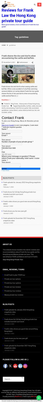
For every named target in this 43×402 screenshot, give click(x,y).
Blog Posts (14, 104)
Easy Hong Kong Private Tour (13, 259)
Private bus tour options (12, 283)
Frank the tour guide (21, 108)
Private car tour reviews (12, 287)
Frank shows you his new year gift (15, 211)
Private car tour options (12, 279)
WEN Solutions (35, 396)
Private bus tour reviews (12, 291)
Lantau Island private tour (26, 110)
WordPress (18, 396)
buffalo (28, 106)
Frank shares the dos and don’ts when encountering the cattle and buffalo (19, 57)
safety (10, 112)
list (35, 110)
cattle (33, 106)
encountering (10, 108)
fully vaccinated (34, 108)
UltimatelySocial (35, 401)
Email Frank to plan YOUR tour (14, 275)
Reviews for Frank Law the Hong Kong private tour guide (19, 15)
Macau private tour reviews (13, 295)
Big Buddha (22, 106)
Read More (5, 100)
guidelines (5, 110)
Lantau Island (13, 110)
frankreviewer (23, 62)
